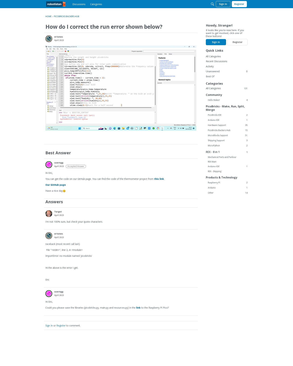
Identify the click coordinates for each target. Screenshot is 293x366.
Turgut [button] (58, 211)
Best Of (210, 76)
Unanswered (213, 71)
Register (60, 325)
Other (228, 192)
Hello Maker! (228, 100)
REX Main (212, 161)
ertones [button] (58, 36)
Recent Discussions (216, 61)
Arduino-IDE (228, 166)
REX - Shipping (214, 171)
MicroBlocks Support (228, 135)
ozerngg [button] (58, 162)
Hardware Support (228, 125)
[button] (48, 38)
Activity (210, 66)
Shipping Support (228, 140)
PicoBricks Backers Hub (228, 130)
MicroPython (228, 145)
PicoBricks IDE (228, 115)
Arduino (228, 187)
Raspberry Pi (228, 182)
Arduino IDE (228, 120)
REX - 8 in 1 (227, 152)
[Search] (212, 4)
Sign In (49, 325)
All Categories (213, 56)
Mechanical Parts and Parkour (222, 157)
